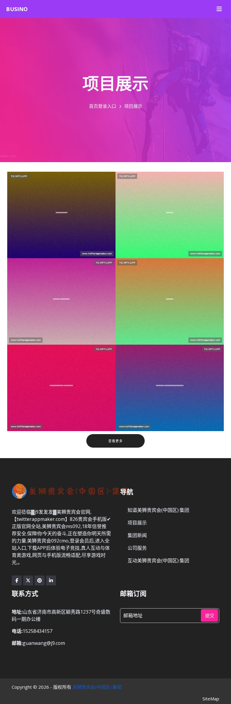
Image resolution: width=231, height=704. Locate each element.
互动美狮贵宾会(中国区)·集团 (158, 560)
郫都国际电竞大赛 (156, 226)
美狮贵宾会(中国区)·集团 (97, 687)
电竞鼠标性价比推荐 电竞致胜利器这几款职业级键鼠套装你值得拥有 (168, 399)
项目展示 (137, 522)
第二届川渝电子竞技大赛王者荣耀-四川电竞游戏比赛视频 (60, 399)
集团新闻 (137, 535)
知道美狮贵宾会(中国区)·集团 (158, 510)
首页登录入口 (102, 106)
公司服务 (137, 548)
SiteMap (210, 699)
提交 (209, 615)
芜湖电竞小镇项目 (156, 312)
